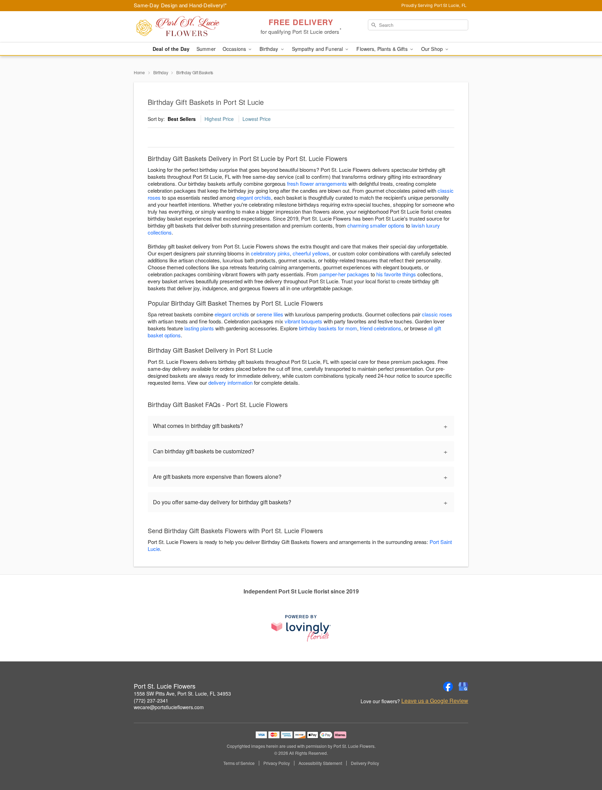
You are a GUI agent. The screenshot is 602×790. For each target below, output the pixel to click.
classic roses (437, 314)
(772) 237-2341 (151, 700)
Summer (206, 48)
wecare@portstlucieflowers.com (169, 707)
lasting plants (199, 328)
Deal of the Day (171, 48)
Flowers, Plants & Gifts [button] (382, 48)
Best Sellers (182, 118)
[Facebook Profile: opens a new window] (448, 686)
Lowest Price (256, 118)
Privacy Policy (276, 763)
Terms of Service (239, 763)
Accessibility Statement (320, 763)
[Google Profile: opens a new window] (463, 686)
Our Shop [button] (432, 48)
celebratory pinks (270, 253)
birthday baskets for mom (328, 328)
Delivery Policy (365, 763)
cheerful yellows (311, 253)
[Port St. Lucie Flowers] (184, 27)
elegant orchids (254, 197)
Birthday (160, 72)
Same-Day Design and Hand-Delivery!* (180, 5)
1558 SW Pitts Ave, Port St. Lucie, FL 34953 (182, 693)
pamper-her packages (344, 274)
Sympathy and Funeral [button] (318, 48)
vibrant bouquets (303, 321)
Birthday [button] (269, 48)
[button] (584, 760)
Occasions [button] (235, 48)
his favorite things (396, 274)
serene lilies (269, 314)
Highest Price (219, 118)
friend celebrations (380, 328)
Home (139, 72)
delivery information (230, 382)
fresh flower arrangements (317, 183)
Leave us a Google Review (434, 701)
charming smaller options (375, 225)
